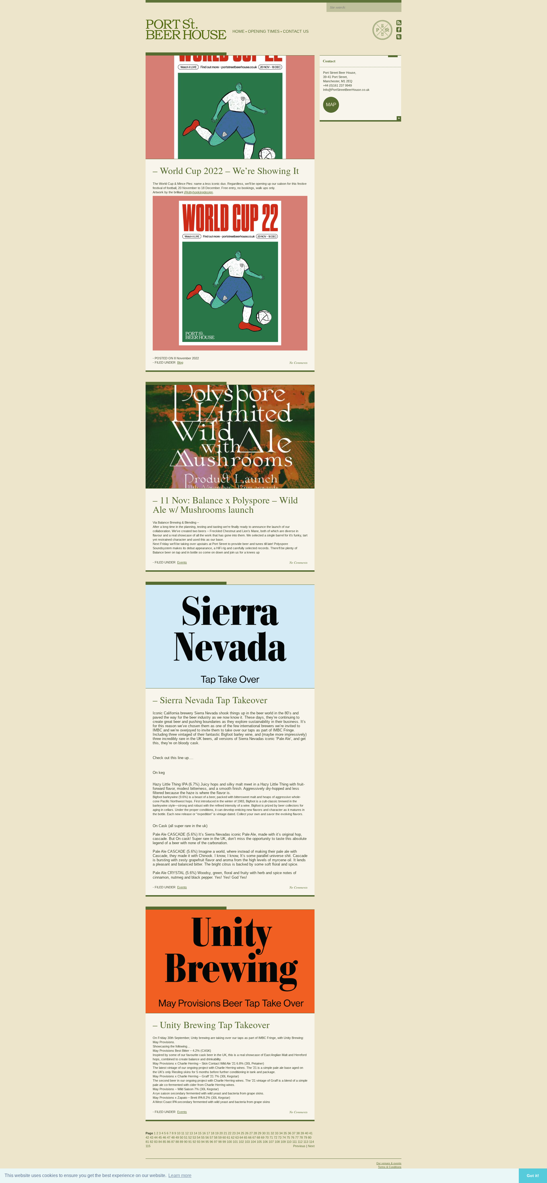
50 (181, 1137)
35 (285, 1133)
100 (229, 1141)
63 (237, 1137)
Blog (180, 362)
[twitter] (398, 37)
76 (292, 1137)
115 (148, 1146)
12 (187, 1133)
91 (190, 1141)
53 (194, 1137)
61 (228, 1137)
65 (245, 1137)
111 (294, 1141)
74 (284, 1137)
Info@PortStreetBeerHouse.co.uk (346, 89)
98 (220, 1141)
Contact (329, 60)
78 (301, 1137)
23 (234, 1133)
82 (151, 1141)
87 (173, 1141)
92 (194, 1141)
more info (399, 118)
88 (177, 1141)
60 (224, 1137)
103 (247, 1141)
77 (297, 1137)
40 (306, 1133)
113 (305, 1141)
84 (160, 1141)
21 (225, 1133)
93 (198, 1141)
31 (268, 1133)
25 (242, 1133)
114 (311, 1141)
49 (177, 1137)
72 (275, 1137)
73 (279, 1137)
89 (181, 1141)
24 (238, 1133)
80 (309, 1137)
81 (147, 1141)
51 (185, 1137)
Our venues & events (388, 1163)
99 (224, 1141)
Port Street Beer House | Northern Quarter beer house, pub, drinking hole (186, 29)
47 (168, 1137)
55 (203, 1137)
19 (217, 1133)
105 (259, 1141)
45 (160, 1137)
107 (271, 1141)
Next (311, 1146)
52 (190, 1137)
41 (311, 1133)
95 (207, 1141)
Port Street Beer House (382, 30)
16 (204, 1133)
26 (246, 1133)
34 (281, 1133)
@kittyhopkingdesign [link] (198, 192)
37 (293, 1133)
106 (265, 1141)
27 (251, 1133)
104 (253, 1141)
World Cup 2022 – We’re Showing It (229, 170)
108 (277, 1141)
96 (211, 1141)
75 (288, 1137)
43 (151, 1137)
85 (164, 1141)
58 (215, 1137)
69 (262, 1137)
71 (271, 1137)
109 (283, 1141)
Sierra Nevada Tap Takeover (213, 699)
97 (215, 1141)
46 (164, 1137)
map (331, 104)
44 (156, 1137)
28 (255, 1133)
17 (208, 1133)
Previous (299, 1146)
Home (238, 31)
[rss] (398, 22)
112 (300, 1141)
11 (182, 1133)
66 (250, 1137)
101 (235, 1141)
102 (241, 1141)
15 (199, 1133)
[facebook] (398, 29)
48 (173, 1137)
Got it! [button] (533, 1175)
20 (221, 1133)
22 (229, 1133)
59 (220, 1137)
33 (276, 1133)
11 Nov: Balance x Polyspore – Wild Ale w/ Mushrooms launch (225, 504)
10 (178, 1133)
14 (195, 1133)
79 (305, 1137)
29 (259, 1133)
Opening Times (263, 31)
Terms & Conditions (389, 1167)
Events (182, 562)
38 (298, 1133)
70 (267, 1137)
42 (147, 1137)
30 (264, 1133)
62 (232, 1137)
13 (191, 1133)
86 (168, 1141)
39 (302, 1133)
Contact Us (296, 31)
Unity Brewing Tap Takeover (215, 1024)
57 (211, 1137)
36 (289, 1133)
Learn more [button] (179, 1175)
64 (241, 1137)
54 (198, 1137)
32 (272, 1133)
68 (258, 1137)
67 (254, 1137)
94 (203, 1141)
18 (212, 1133)
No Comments (298, 362)
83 (156, 1141)
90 (185, 1141)
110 (289, 1141)
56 (207, 1137)
